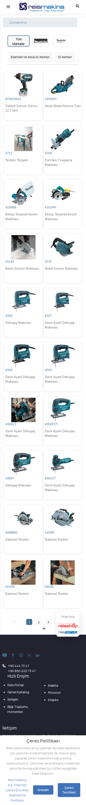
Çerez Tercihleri (69, 790)
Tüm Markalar (18, 41)
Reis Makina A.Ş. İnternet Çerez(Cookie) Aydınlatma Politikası (17, 790)
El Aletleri (65, 57)
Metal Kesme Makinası (61, 268)
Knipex (53, 699)
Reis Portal (15, 685)
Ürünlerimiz (18, 22)
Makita (53, 685)
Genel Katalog (18, 692)
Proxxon (54, 692)
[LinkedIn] (37, 655)
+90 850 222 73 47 (22, 671)
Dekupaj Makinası (18, 323)
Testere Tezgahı (16, 160)
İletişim (12, 699)
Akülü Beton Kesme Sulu (63, 106)
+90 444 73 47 (18, 665)
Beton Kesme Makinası (22, 268)
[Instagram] (21, 655)
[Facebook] (13, 655)
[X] (29, 655)
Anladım (43, 790)
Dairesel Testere (17, 539)
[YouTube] (4, 655)
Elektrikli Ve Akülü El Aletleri (30, 57)
